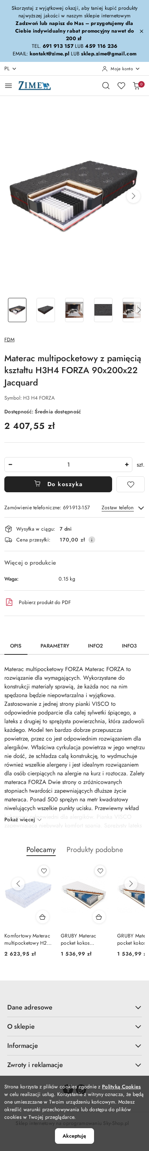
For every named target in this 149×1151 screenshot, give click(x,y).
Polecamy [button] (41, 849)
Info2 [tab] (95, 645)
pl (7, 68)
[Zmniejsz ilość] (10, 465)
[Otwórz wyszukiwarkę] (106, 85)
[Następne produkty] (130, 884)
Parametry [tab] (55, 645)
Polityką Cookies (121, 1086)
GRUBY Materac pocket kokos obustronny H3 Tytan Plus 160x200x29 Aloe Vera (83, 939)
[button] (133, 196)
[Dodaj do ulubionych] (130, 484)
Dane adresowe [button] (29, 1007)
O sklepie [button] (21, 1026)
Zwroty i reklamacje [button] (35, 1065)
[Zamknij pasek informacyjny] (141, 31)
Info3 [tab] (129, 645)
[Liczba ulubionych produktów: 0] (121, 85)
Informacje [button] (22, 1045)
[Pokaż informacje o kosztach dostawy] (92, 540)
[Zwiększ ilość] (126, 465)
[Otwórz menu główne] (8, 85)
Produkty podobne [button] (95, 849)
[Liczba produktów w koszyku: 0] (136, 85)
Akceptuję (74, 1135)
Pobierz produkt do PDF (45, 602)
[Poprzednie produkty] (18, 884)
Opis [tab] (16, 645)
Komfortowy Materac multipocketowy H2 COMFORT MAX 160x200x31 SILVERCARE (27, 939)
